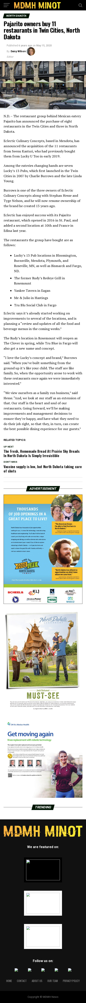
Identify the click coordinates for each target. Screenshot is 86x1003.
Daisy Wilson (18, 51)
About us (37, 981)
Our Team (52, 981)
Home (9, 981)
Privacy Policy (71, 981)
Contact (22, 981)
